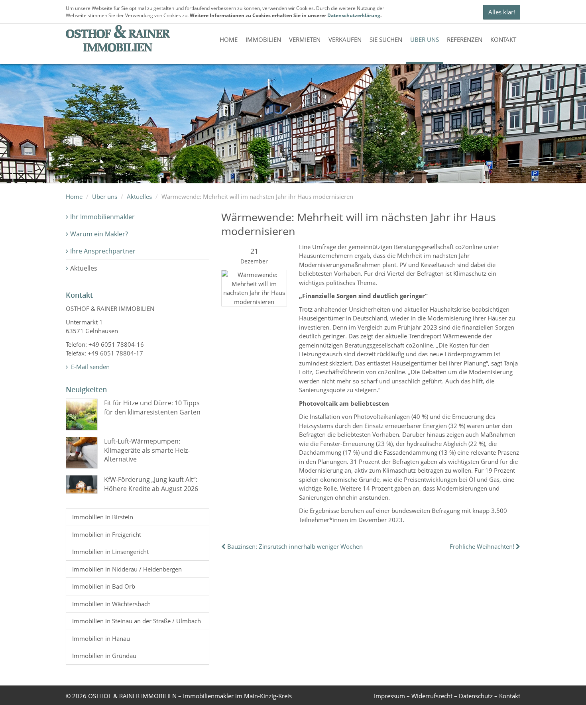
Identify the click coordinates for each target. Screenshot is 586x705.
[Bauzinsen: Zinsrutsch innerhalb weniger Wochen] (224, 546)
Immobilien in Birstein (102, 517)
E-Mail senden (89, 367)
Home (229, 39)
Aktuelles (139, 196)
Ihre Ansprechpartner (103, 251)
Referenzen (464, 39)
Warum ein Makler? (99, 234)
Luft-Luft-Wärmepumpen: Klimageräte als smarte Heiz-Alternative (147, 450)
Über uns (424, 39)
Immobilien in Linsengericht (110, 552)
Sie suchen (386, 39)
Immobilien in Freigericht (106, 534)
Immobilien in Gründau (104, 656)
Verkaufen (345, 39)
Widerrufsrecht (431, 696)
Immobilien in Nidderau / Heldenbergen (127, 569)
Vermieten (305, 39)
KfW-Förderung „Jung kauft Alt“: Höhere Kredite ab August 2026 (151, 484)
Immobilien (263, 39)
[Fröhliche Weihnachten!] (517, 546)
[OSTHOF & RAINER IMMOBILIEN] (118, 38)
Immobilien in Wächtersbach (111, 604)
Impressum (389, 696)
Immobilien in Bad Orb (103, 586)
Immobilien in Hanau (101, 638)
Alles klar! (501, 12)
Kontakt (503, 39)
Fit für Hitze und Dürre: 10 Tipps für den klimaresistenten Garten (152, 407)
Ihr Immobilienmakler (102, 216)
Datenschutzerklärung (353, 15)
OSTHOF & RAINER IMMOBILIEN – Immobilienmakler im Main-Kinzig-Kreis (190, 696)
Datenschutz (476, 696)
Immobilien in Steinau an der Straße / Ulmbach (136, 621)
